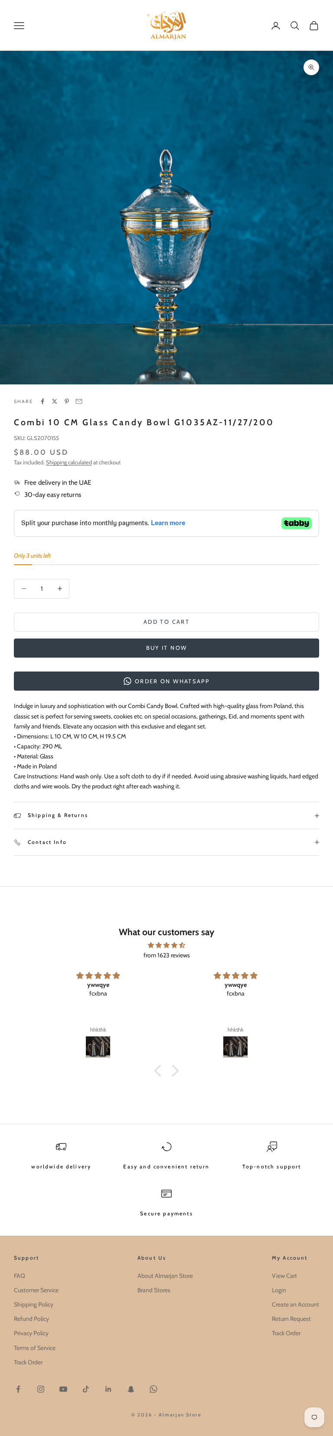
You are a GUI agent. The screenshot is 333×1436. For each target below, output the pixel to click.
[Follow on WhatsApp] (153, 1389)
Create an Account (295, 1304)
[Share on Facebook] (42, 401)
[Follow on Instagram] (40, 1389)
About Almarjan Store (165, 1276)
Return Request (291, 1319)
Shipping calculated (69, 462)
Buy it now (166, 647)
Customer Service (36, 1290)
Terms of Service (35, 1348)
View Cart (284, 1276)
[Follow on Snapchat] (131, 1389)
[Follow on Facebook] (18, 1389)
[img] (166, 945)
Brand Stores (153, 1290)
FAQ (19, 1276)
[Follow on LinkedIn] (108, 1389)
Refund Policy (31, 1319)
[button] (160, 1071)
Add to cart (166, 621)
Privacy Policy (31, 1333)
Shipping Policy (33, 1304)
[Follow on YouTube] (63, 1389)
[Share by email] (78, 401)
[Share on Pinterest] (66, 401)
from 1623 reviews (167, 955)
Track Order (28, 1362)
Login (279, 1290)
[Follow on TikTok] (86, 1389)
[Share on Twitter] (54, 401)
